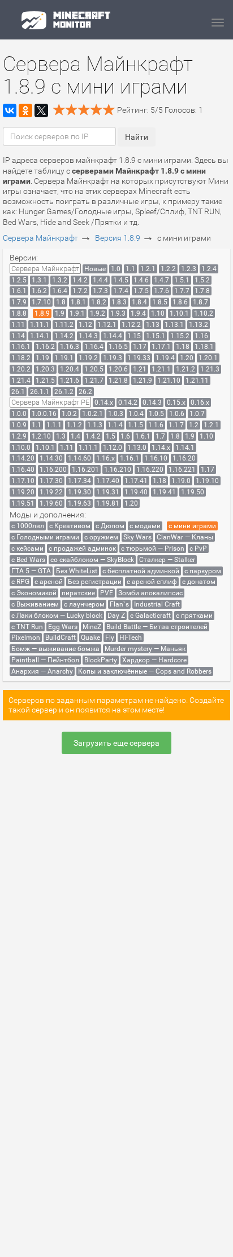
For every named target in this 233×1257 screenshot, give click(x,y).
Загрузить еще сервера (116, 742)
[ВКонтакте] (9, 110)
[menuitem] (45, 268)
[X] (41, 110)
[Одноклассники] (25, 110)
